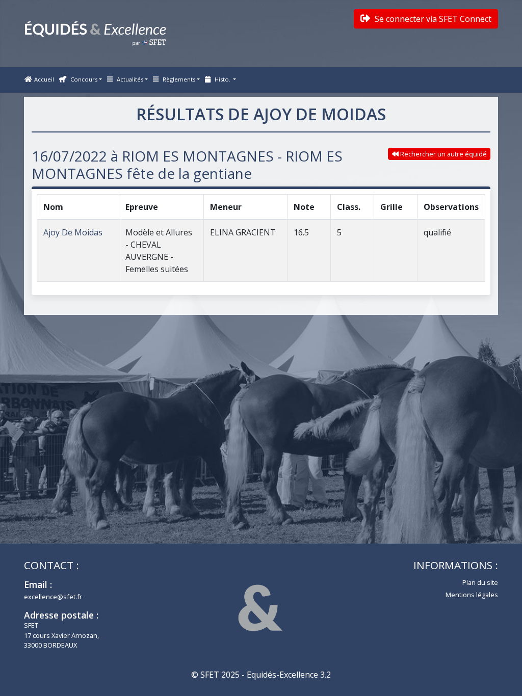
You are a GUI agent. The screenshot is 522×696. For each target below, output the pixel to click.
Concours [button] (83, 79)
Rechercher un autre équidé (443, 153)
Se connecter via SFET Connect (432, 18)
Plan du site (480, 582)
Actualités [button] (129, 79)
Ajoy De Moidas (72, 232)
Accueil (44, 79)
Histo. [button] (222, 79)
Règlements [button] (178, 79)
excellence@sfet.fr (53, 596)
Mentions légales (472, 594)
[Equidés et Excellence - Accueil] (95, 33)
